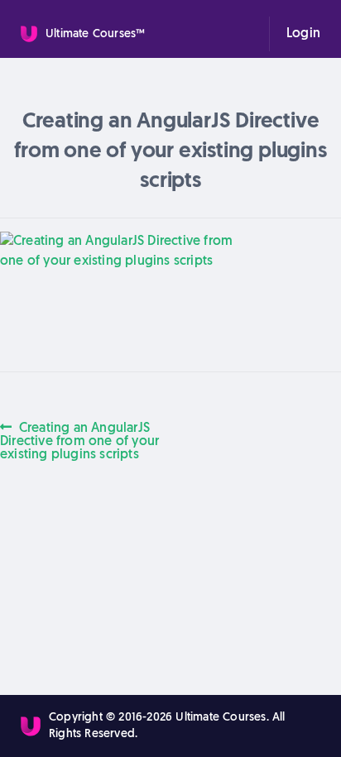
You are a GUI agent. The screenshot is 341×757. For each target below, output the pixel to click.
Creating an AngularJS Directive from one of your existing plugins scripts (79, 441)
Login (303, 34)
